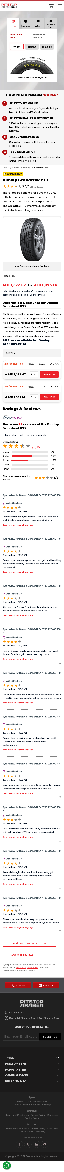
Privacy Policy (40, 1102)
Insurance (25, 26)
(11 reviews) (36, 187)
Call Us (20, 985)
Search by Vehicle (39, 36)
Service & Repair (51, 26)
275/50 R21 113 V (13, 364)
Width (16, 46)
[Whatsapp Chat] (6, 1165)
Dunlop (27, 168)
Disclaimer (52, 1115)
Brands (16, 168)
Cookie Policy (32, 1118)
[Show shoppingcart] (51, 5)
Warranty (40, 1132)
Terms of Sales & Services (26, 1105)
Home (6, 168)
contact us (21, 968)
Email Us (48, 985)
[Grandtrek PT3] (13, 176)
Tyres (13, 26)
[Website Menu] (60, 6)
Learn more (32, 968)
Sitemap (46, 1105)
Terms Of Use (24, 1102)
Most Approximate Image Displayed (32, 266)
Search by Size (15, 36)
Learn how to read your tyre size (32, 78)
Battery (38, 26)
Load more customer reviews (29, 943)
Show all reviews (22, 955)
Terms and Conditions (17, 1115)
